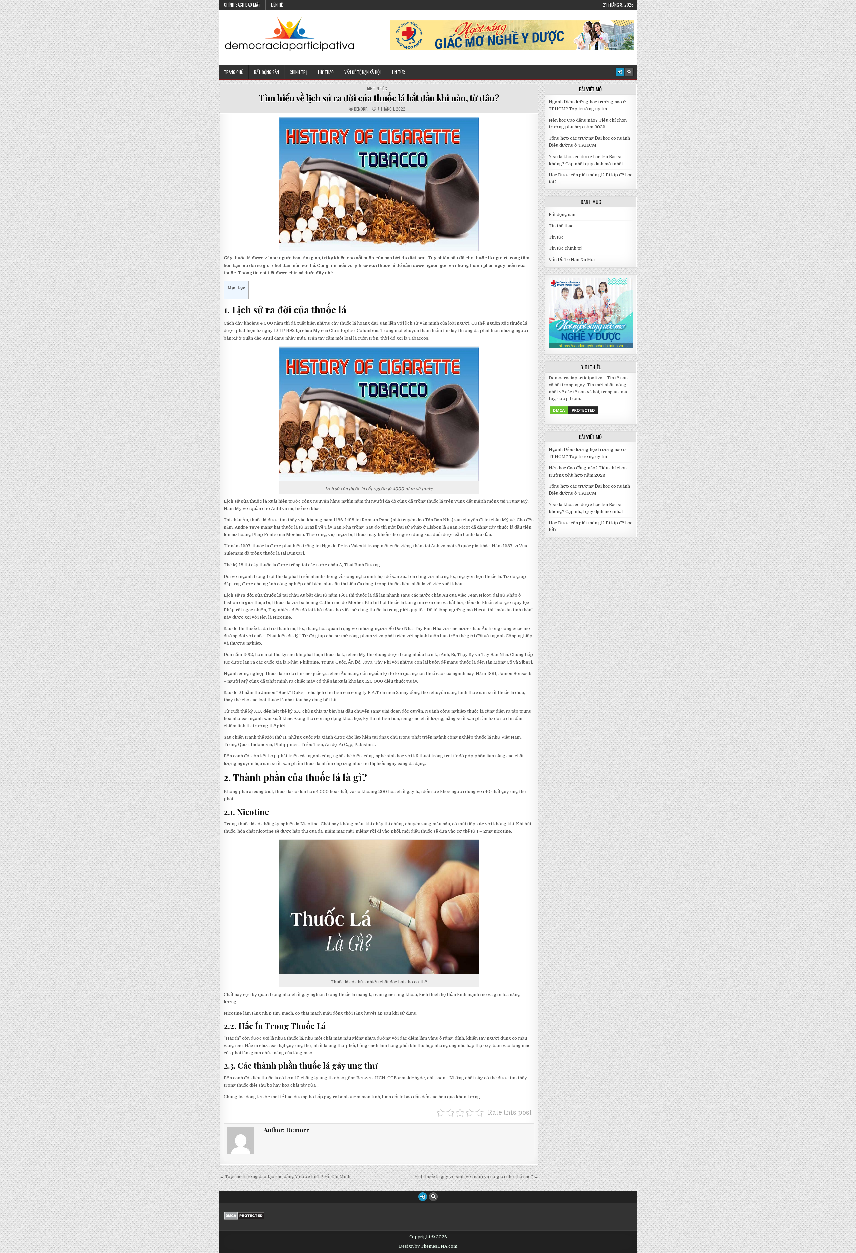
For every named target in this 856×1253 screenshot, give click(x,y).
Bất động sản (266, 72)
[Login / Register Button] (620, 72)
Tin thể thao (561, 225)
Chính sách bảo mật (242, 4)
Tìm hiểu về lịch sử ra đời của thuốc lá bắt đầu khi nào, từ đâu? (379, 98)
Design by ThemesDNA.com (428, 1246)
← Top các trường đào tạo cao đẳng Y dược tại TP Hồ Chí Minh (285, 1176)
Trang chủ (233, 72)
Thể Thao (325, 72)
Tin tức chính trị (565, 248)
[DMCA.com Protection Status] (574, 413)
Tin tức (380, 89)
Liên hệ (277, 4)
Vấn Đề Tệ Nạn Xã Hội (362, 72)
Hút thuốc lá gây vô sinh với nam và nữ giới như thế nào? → (476, 1176)
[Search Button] (629, 72)
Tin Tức (398, 72)
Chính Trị (298, 72)
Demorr (361, 109)
